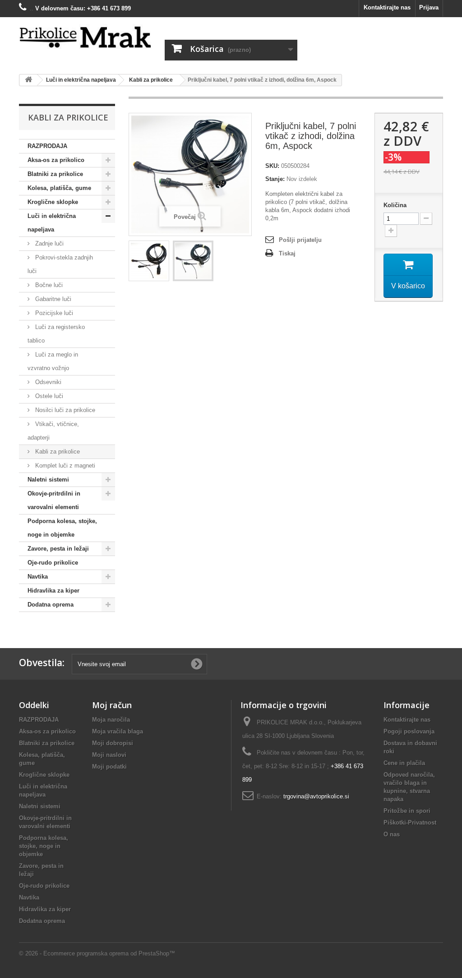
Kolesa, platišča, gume (59, 188)
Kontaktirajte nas (387, 7)
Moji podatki (109, 766)
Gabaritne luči (52, 299)
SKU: (272, 165)
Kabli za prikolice (56, 451)
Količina (395, 205)
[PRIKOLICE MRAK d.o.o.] (85, 37)
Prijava (429, 7)
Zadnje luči (48, 243)
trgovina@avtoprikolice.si (316, 796)
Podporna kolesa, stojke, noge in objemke (62, 528)
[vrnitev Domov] (28, 80)
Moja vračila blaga (117, 731)
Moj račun (112, 705)
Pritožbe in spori (406, 810)
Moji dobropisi (112, 743)
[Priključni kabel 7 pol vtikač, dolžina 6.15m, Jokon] (149, 261)
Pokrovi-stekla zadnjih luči (60, 264)
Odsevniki (47, 382)
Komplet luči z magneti (64, 465)
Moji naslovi (109, 754)
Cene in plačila (404, 763)
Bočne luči (48, 285)
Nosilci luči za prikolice (64, 410)
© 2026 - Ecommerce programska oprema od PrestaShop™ (97, 953)
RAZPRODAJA (47, 146)
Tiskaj (287, 253)
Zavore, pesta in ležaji (58, 548)
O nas (391, 834)
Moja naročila (111, 719)
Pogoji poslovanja (408, 731)
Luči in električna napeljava (52, 223)
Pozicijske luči (53, 313)
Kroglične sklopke (53, 202)
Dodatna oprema (51, 604)
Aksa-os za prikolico (56, 160)
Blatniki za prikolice (55, 174)
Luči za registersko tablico (56, 334)
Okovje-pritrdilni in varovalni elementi (54, 500)
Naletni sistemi (48, 479)
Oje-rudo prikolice (53, 562)
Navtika (38, 576)
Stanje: (275, 179)
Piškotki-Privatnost (409, 822)
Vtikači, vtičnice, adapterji (53, 431)
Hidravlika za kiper (53, 590)
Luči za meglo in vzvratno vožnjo (53, 361)
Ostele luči (48, 396)
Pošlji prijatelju (300, 239)
